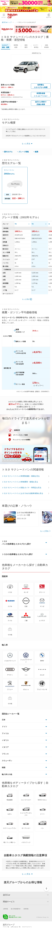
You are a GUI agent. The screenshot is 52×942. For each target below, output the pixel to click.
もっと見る (25, 299)
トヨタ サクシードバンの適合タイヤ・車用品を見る (21, 488)
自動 (46, 46)
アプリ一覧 (6, 926)
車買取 (16, 46)
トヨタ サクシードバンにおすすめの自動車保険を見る (22, 493)
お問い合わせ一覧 (15, 926)
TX (16, 224)
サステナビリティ (27, 926)
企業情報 (5, 908)
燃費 (36, 152)
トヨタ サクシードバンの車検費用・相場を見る (20, 482)
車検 (26, 46)
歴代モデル (8, 152)
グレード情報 (24, 152)
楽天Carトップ (7, 22)
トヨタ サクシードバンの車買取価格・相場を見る (21, 476)
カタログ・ (5, 46)
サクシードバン (9, 170)
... (15, 22)
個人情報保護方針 (16, 908)
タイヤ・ (36, 46)
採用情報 (26, 908)
